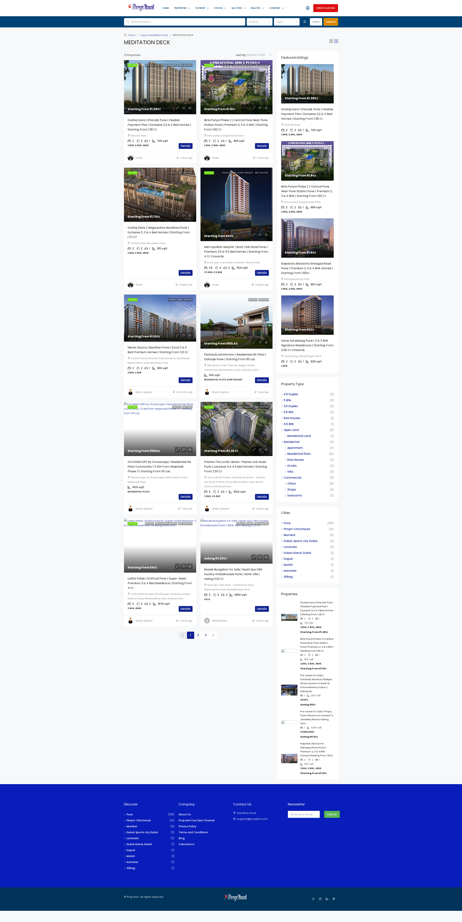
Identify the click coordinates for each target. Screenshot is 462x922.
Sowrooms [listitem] (294, 495)
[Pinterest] (335, 899)
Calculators (186, 844)
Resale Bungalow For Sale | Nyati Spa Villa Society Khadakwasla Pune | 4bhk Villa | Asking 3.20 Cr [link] (233, 574)
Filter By (200, 8)
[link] (160, 87)
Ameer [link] (139, 157)
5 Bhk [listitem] (287, 400)
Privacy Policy (187, 826)
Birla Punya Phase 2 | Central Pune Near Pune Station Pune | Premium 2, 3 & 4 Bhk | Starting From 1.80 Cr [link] (236, 125)
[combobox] (259, 22)
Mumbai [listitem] (289, 535)
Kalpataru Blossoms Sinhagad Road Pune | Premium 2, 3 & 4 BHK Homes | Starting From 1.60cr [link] (307, 268)
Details (186, 146)
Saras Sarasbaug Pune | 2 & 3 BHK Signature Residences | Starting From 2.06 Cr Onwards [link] (307, 345)
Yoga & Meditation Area (154, 35)
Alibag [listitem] (288, 577)
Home (166, 8)
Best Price (263, 299)
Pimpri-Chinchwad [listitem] (297, 529)
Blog (182, 838)
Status (218, 8)
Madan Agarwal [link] (144, 392)
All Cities (237, 8)
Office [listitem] (291, 483)
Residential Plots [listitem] (299, 454)
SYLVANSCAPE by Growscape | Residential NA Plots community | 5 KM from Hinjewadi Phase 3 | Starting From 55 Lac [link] (159, 466)
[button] (331, 41)
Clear (316, 22)
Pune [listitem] (287, 523)
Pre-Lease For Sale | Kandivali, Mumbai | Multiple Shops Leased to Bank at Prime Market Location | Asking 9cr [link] (316, 683)
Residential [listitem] (291, 442)
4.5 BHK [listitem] (289, 424)
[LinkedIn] (328, 899)
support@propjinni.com (252, 819)
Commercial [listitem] (292, 477)
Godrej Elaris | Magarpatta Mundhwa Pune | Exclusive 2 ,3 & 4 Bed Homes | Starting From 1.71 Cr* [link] (159, 232)
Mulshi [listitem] (288, 565)
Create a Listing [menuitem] (325, 8)
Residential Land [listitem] (299, 436)
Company (274, 8)
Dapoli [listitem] (288, 559)
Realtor (255, 8)
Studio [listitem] (292, 466)
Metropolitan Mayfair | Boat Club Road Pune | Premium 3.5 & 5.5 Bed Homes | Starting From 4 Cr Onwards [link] (236, 251)
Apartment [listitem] (295, 448)
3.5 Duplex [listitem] (291, 406)
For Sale (149, 65)
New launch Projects (166, 65)
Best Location (185, 65)
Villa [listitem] (290, 472)
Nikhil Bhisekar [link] (219, 620)
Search (331, 22)
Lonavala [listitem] (290, 547)
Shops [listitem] (291, 489)
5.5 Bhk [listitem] (288, 412)
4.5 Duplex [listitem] (291, 394)
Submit (332, 814)
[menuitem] (307, 8)
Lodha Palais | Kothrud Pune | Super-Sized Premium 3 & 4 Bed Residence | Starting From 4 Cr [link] (160, 583)
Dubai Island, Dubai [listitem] (297, 553)
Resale (250, 523)
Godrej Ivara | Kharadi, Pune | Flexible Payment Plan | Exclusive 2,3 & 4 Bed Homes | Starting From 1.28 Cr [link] (159, 125)
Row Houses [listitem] (292, 418)
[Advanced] (304, 22)
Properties (180, 8)
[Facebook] (314, 899)
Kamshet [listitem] (290, 571)
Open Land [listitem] (291, 430)
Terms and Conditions (193, 832)
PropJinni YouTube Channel (197, 820)
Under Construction (243, 65)
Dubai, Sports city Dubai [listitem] (300, 541)
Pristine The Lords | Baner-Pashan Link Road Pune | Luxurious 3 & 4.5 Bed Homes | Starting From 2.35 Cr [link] (235, 466)
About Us (185, 814)
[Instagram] (321, 899)
